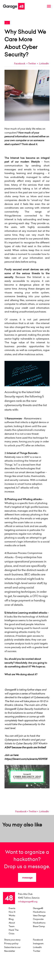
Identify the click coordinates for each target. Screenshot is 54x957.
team (12, 926)
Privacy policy (11, 943)
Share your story (12, 939)
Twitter (32, 63)
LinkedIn (44, 63)
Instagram (38, 943)
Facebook (19, 63)
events (12, 908)
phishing (9, 537)
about (12, 922)
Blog (11, 919)
